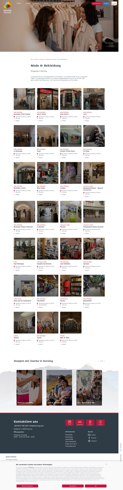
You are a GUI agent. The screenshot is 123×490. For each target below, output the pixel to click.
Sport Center (41, 114)
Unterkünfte (97, 3)
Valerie (16, 338)
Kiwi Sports (64, 114)
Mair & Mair (64, 338)
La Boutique (18, 151)
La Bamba (40, 227)
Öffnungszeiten (121, 458)
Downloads (69, 437)
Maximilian (87, 301)
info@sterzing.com (36, 426)
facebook (93, 438)
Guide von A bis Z (71, 444)
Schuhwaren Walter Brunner (93, 227)
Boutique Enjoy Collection (23, 227)
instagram (94, 441)
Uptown (86, 264)
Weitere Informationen (27, 486)
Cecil (85, 114)
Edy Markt (41, 301)
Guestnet (121, 445)
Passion (63, 227)
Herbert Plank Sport (67, 151)
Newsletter (69, 435)
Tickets (106, 3)
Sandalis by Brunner (44, 264)
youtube (93, 435)
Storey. (62, 301)
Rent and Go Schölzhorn (22, 301)
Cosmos (63, 188)
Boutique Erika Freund (22, 114)
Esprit (39, 338)
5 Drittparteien (31, 467)
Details (17, 121)
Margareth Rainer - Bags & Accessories (93, 189)
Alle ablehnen (73, 486)
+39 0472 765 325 (21, 426)
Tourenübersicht (70, 446)
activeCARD (69, 439)
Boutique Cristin (20, 188)
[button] (106, 464)
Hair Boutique (19, 264)
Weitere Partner (12, 459)
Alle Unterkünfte (70, 442)
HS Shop (86, 151)
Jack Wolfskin (65, 264)
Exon (39, 151)
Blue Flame (41, 188)
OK (95, 486)
